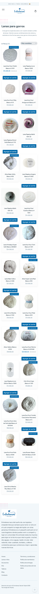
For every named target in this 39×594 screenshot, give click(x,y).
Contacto (4, 575)
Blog (3, 572)
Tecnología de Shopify (8, 587)
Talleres (4, 569)
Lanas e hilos (5, 559)
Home (3, 556)
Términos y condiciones (27, 556)
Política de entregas (26, 563)
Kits (3, 566)
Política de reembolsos (27, 559)
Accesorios (5, 563)
